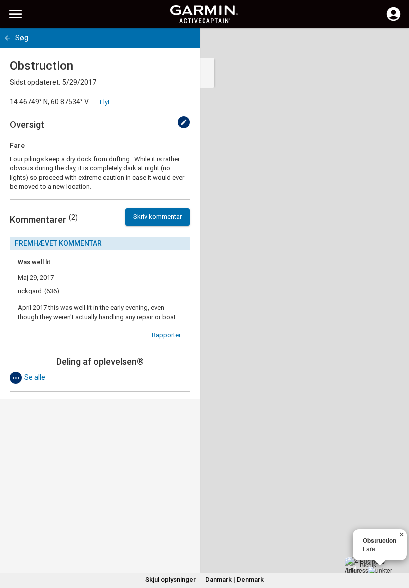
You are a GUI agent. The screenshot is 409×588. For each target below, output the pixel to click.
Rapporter (166, 335)
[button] (396, 542)
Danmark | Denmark (234, 579)
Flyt (105, 102)
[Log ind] (393, 20)
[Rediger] (184, 122)
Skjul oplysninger (170, 579)
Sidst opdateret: (35, 82)
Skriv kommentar (157, 216)
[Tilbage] (7, 38)
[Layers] (392, 45)
